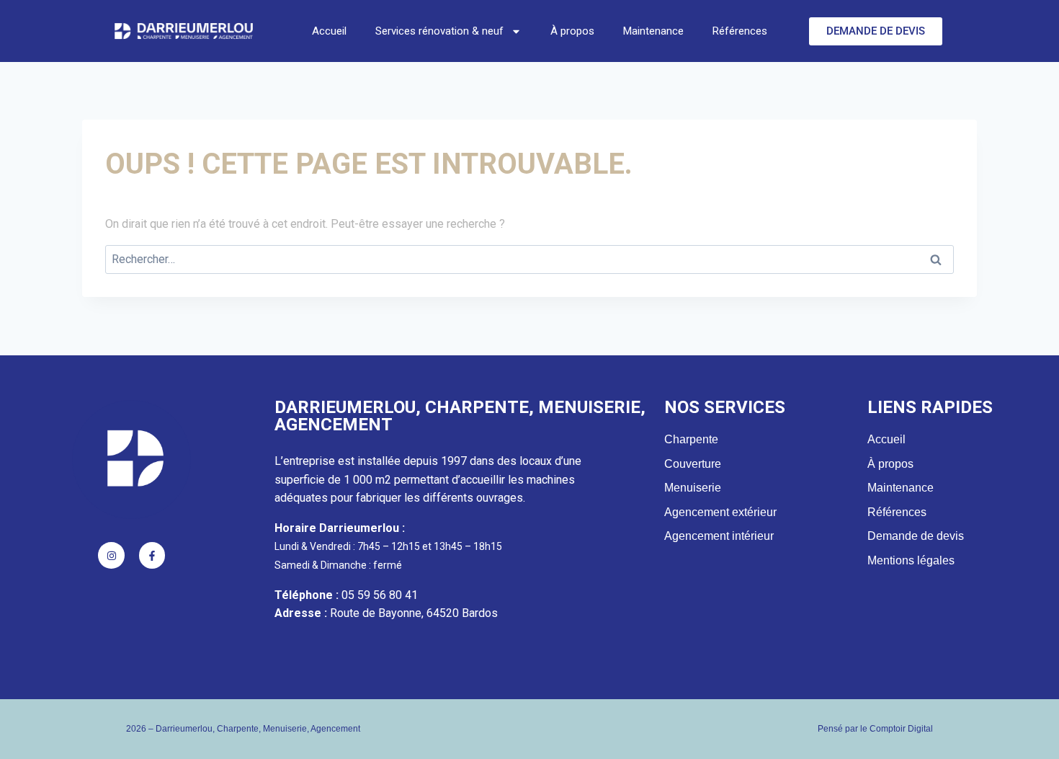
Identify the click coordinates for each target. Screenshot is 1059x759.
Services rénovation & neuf (439, 31)
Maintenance (653, 31)
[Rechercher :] (529, 259)
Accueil (329, 31)
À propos (572, 31)
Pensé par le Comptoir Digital (875, 729)
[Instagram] (111, 555)
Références (739, 31)
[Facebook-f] (152, 555)
